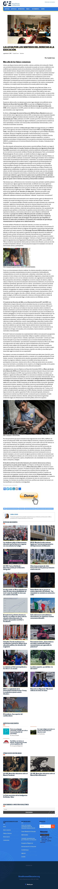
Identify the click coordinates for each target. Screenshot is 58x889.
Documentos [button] (35, 9)
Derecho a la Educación (12, 508)
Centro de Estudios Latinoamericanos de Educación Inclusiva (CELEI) (28, 827)
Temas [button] (28, 9)
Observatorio (6, 836)
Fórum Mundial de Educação (28, 831)
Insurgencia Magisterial (27, 843)
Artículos (13, 9)
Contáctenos (6, 840)
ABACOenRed (24, 835)
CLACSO (23, 856)
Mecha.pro (30, 884)
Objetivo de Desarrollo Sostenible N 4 (45, 508)
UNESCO (23, 853)
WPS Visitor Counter (49, 842)
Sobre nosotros (7, 830)
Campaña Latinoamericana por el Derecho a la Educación (28, 839)
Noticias (7, 9)
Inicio (4, 826)
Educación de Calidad (30, 508)
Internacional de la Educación (28, 846)
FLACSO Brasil (24, 850)
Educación (21, 508)
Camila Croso (16, 53)
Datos (42, 9)
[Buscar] (53, 826)
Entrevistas (21, 9)
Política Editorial (7, 833)
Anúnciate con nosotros (50, 2)
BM (4, 508)
